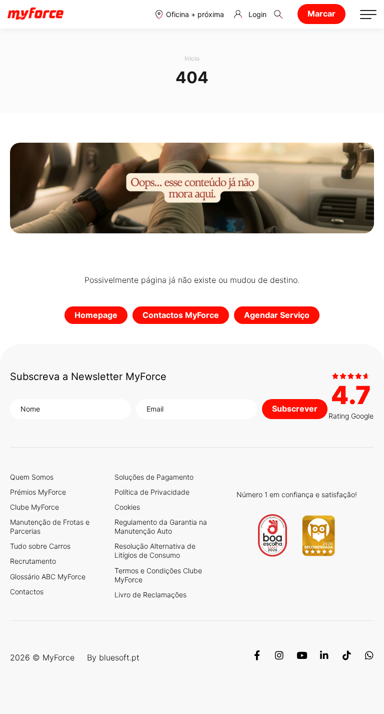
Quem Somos (32, 477)
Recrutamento (33, 561)
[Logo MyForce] (36, 14)
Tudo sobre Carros (40, 546)
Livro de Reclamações (150, 594)
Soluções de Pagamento (154, 477)
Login (257, 14)
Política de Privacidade (152, 492)
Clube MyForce (34, 507)
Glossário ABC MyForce (48, 576)
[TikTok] (347, 657)
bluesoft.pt (119, 657)
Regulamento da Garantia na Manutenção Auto (160, 526)
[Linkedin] (324, 657)
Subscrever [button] (295, 409)
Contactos (27, 591)
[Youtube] (301, 657)
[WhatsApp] (369, 657)
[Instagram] (279, 657)
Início (192, 58)
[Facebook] (257, 657)
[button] (190, 14)
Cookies (127, 507)
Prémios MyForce (38, 492)
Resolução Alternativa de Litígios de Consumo (155, 550)
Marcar (322, 14)
